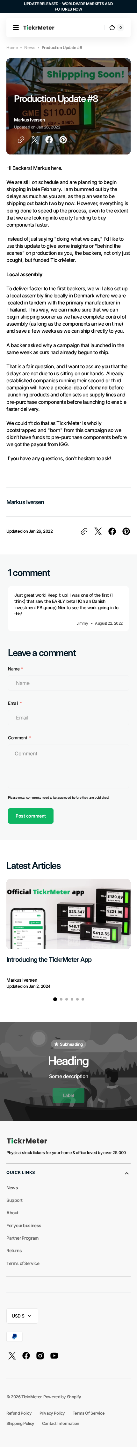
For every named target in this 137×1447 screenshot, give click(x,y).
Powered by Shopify (62, 1396)
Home (12, 47)
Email (13, 703)
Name (13, 668)
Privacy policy (52, 1413)
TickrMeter (31, 1396)
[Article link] (68, 934)
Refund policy (19, 1413)
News (29, 47)
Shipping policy (20, 1423)
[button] (16, 28)
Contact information (60, 1423)
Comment (17, 737)
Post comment (31, 816)
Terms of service (89, 1413)
